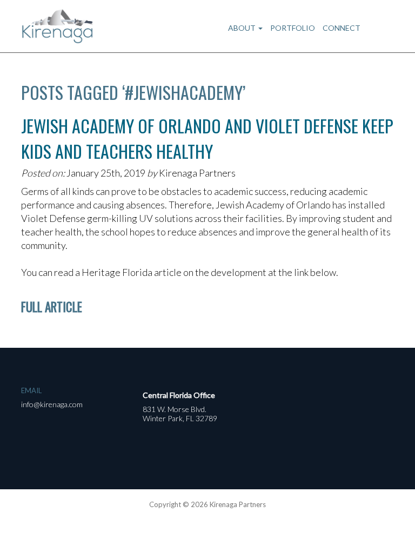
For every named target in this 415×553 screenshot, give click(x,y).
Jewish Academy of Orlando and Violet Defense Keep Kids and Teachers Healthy (207, 138)
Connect (341, 27)
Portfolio (292, 27)
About (242, 27)
